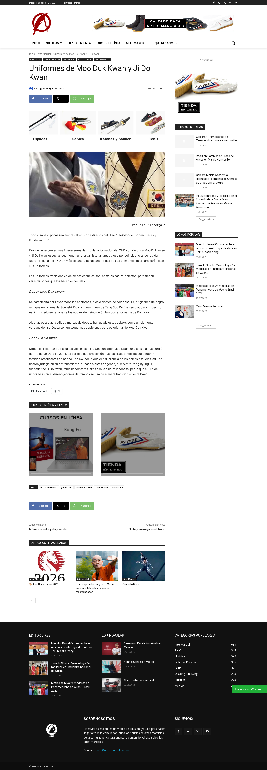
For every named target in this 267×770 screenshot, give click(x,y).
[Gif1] (133, 444)
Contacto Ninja (130, 584)
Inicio (32, 53)
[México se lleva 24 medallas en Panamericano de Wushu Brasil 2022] (184, 290)
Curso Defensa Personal (139, 680)
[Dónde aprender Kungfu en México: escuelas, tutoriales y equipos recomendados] (97, 566)
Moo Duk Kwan (85, 59)
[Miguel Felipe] (31, 88)
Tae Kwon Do (69, 59)
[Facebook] (214, 3)
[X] (225, 3)
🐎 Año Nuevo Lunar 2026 (43, 584)
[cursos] (61, 444)
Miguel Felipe (45, 88)
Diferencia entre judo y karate (48, 529)
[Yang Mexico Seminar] (184, 311)
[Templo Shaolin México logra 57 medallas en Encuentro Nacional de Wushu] (184, 270)
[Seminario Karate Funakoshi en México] (111, 648)
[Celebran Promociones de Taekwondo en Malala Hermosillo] (184, 141)
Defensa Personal (52, 59)
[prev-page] (31, 600)
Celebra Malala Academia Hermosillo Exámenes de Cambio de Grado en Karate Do (216, 178)
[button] (233, 43)
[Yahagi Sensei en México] (111, 666)
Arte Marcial (44, 53)
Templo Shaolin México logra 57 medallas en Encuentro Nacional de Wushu (216, 269)
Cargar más (204, 219)
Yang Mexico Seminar (209, 306)
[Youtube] (235, 3)
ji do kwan (66, 487)
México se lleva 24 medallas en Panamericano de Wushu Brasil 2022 (215, 289)
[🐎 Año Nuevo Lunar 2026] (50, 566)
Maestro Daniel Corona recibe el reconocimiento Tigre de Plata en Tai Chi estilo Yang (216, 248)
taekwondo (102, 487)
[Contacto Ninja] (143, 566)
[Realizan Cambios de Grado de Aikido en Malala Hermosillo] (184, 160)
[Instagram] (219, 3)
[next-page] (37, 600)
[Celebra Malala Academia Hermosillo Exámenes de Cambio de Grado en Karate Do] (184, 180)
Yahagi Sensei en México (139, 661)
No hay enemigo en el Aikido (147, 529)
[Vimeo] (230, 3)
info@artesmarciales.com (113, 750)
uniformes (117, 487)
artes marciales (48, 487)
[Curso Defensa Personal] (111, 685)
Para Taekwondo (103, 59)
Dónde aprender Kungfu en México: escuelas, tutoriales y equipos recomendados (96, 588)
